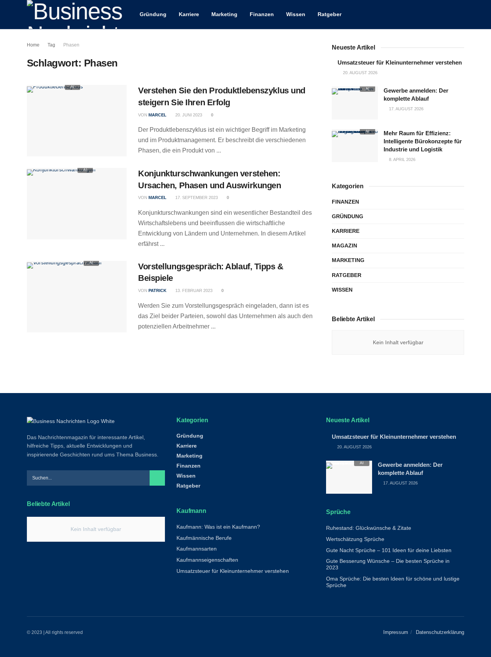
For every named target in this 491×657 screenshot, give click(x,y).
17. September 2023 (196, 197)
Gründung (153, 14)
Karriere (189, 14)
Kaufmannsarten (196, 549)
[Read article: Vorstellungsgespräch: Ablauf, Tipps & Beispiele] (77, 296)
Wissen (295, 14)
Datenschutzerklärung (440, 632)
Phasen (71, 45)
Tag (51, 45)
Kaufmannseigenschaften (207, 560)
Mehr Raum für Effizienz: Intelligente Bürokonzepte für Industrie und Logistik (423, 141)
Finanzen (262, 14)
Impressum (395, 632)
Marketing (224, 14)
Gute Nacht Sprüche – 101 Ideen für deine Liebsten (388, 550)
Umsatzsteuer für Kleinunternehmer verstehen (400, 62)
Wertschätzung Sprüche (355, 539)
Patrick (157, 290)
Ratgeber (329, 14)
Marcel (157, 115)
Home (33, 45)
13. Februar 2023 (193, 290)
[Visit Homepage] (75, 14)
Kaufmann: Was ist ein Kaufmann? (218, 527)
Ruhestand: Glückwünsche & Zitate (368, 528)
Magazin (344, 245)
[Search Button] (461, 14)
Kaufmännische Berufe (204, 538)
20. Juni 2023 (188, 115)
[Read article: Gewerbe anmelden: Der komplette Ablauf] (355, 102)
